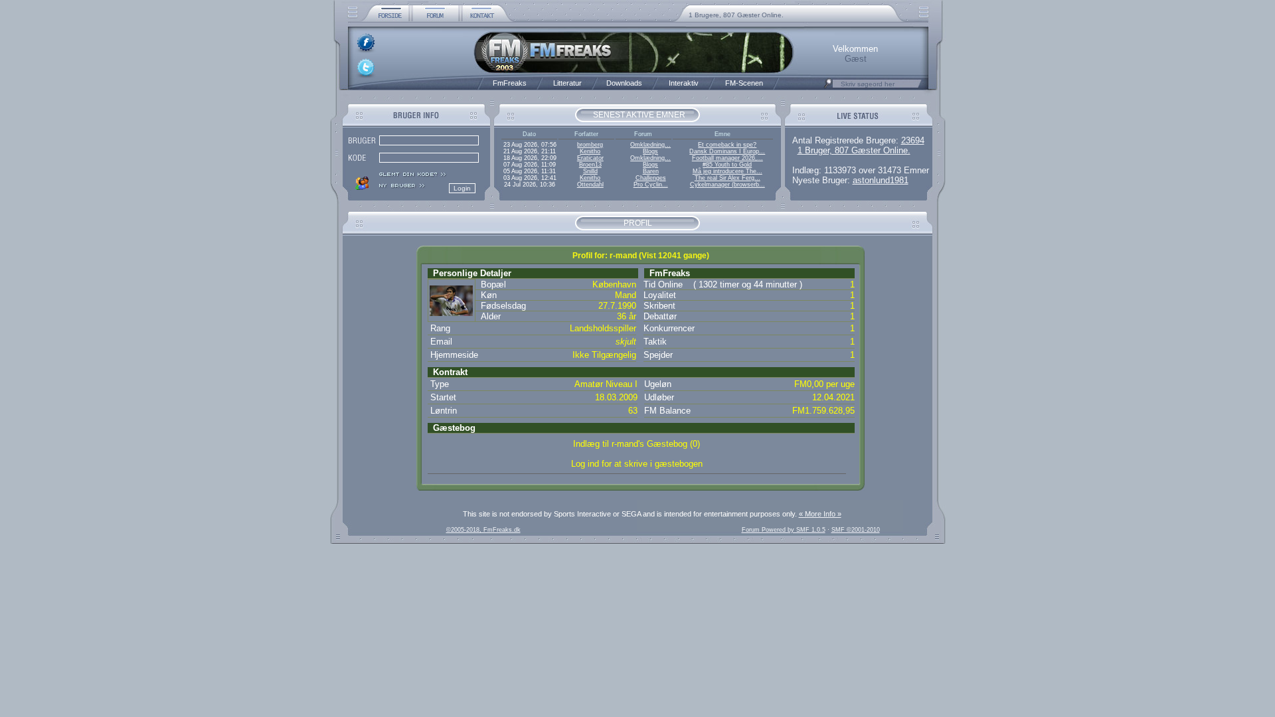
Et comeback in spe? (727, 144)
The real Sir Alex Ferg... (727, 178)
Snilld (590, 171)
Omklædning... (650, 144)
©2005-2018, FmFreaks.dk (483, 529)
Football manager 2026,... (727, 158)
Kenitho (590, 151)
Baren (651, 171)
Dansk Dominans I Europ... (727, 151)
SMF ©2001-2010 (855, 529)
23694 (912, 140)
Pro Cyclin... (651, 184)
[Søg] (828, 87)
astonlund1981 (880, 180)
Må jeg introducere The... (727, 171)
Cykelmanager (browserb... (727, 184)
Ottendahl (590, 184)
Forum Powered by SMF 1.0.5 (783, 529)
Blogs (650, 151)
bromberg (590, 144)
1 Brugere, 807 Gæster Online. (736, 15)
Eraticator (590, 158)
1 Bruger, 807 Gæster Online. (854, 150)
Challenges (651, 178)
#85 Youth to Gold (727, 164)
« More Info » (820, 514)
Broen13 (590, 164)
